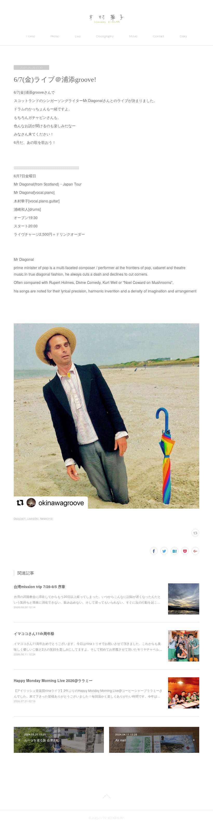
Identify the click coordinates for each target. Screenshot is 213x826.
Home (30, 36)
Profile (55, 36)
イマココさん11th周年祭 (34, 633)
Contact (158, 36)
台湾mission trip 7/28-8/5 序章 (39, 586)
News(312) (46, 519)
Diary (183, 36)
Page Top (106, 797)
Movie (133, 36)
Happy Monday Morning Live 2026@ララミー (53, 680)
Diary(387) (20, 519)
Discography (105, 36)
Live (78, 36)
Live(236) (33, 519)
